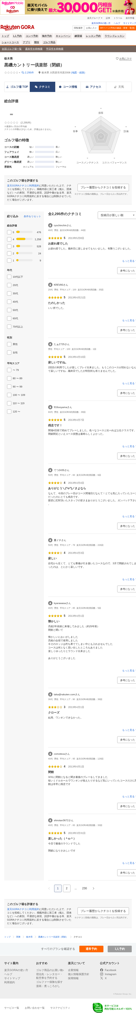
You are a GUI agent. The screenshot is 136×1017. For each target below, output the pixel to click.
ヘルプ (117, 23)
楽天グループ (93, 18)
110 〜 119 (18, 403)
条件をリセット (32, 216)
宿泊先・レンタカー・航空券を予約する (49, 976)
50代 (15, 310)
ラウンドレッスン (114, 35)
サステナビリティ (60, 1007)
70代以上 (18, 326)
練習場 (78, 35)
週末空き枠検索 (33, 48)
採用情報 (73, 978)
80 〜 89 (17, 378)
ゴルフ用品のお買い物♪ (50, 970)
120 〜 (16, 411)
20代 (15, 285)
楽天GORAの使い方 (101, 23)
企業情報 (73, 970)
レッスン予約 (93, 35)
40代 (15, 301)
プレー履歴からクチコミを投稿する (103, 187)
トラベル (118, 18)
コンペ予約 (32, 35)
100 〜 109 (19, 395)
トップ (5, 35)
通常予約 (91, 948)
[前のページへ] (49, 888)
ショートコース (10, 42)
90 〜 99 (17, 386)
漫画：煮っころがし (48, 985)
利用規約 (9, 982)
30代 (15, 293)
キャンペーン (63, 35)
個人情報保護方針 (78, 974)
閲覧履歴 (78, 28)
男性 (15, 344)
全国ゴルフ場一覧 (12, 48)
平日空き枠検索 (54, 48)
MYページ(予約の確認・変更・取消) (117, 28)
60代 (15, 318)
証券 (108, 18)
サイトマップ (129, 23)
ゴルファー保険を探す (49, 981)
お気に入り (91, 28)
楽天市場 (130, 18)
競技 (36, 42)
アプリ (26, 42)
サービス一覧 (11, 1007)
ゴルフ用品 (49, 42)
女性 (15, 352)
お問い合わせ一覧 (35, 1007)
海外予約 (47, 35)
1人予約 (17, 35)
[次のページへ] (93, 888)
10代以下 (18, 276)
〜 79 (16, 370)
